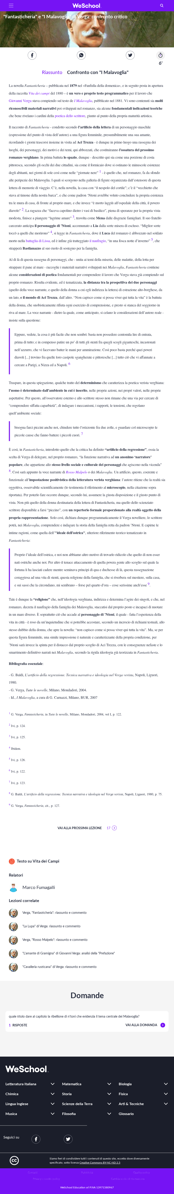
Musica (11, 1114)
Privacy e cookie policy (46, 1179)
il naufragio (97, 240)
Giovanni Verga (20, 100)
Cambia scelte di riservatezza (128, 1179)
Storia (67, 1094)
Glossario (126, 1114)
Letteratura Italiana (20, 1084)
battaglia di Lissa (38, 240)
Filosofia (69, 1114)
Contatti (32, 1172)
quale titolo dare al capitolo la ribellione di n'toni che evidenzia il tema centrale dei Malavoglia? (74, 1016)
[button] (11, 5)
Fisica (123, 1094)
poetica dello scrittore (70, 115)
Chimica (11, 1094)
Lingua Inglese (16, 1104)
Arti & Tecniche (131, 1104)
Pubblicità (87, 1172)
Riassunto (52, 72)
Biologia (125, 1084)
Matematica (71, 1084)
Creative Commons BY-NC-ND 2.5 (100, 1162)
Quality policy (141, 1172)
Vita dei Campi (46, 861)
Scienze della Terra (77, 1104)
